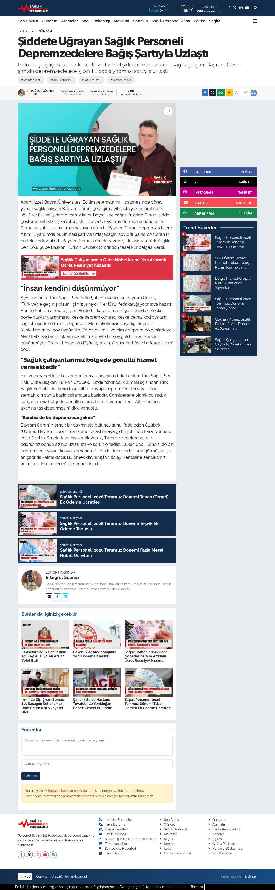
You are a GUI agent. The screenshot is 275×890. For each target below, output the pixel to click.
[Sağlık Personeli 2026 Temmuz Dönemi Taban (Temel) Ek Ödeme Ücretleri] (149, 682)
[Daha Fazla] (229, 92)
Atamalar (69, 21)
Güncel (169, 824)
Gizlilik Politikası (223, 844)
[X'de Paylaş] (212, 92)
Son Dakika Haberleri (120, 848)
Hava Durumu (115, 824)
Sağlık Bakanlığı (96, 21)
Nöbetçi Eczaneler (118, 819)
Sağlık (214, 21)
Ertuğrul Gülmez (62, 577)
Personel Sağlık (93, 796)
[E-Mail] (49, 596)
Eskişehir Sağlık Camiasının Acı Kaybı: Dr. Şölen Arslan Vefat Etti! (43, 656)
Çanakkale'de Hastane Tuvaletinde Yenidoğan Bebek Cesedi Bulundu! (92, 704)
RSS (27, 876)
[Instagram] (37, 854)
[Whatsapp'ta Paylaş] (221, 92)
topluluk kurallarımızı (63, 790)
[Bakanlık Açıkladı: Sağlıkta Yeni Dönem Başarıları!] (97, 634)
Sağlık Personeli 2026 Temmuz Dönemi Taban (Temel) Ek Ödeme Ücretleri (148, 704)
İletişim (169, 848)
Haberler (25, 31)
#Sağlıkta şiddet (30, 79)
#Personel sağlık (121, 79)
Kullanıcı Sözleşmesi (227, 848)
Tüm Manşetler (116, 844)
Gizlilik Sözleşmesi (177, 853)
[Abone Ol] (253, 93)
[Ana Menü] (255, 21)
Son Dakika (28, 21)
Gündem (50, 21)
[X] (29, 854)
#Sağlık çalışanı (91, 79)
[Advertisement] (218, 133)
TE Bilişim (250, 876)
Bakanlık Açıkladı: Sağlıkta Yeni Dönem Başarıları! (94, 654)
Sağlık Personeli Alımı (170, 21)
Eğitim (199, 21)
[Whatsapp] (53, 854)
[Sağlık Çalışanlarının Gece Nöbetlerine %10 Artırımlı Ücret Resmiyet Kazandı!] (149, 634)
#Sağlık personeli (60, 79)
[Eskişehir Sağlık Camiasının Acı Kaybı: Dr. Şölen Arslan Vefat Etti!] (45, 634)
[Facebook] (57, 596)
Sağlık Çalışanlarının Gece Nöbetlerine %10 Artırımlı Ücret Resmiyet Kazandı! (146, 656)
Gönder (30, 776)
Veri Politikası (222, 853)
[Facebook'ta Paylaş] (205, 92)
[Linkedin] (65, 596)
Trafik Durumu (115, 834)
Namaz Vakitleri (116, 829)
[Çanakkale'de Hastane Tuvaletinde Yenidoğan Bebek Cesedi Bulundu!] (97, 682)
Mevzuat (122, 21)
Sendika (140, 21)
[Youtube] (45, 854)
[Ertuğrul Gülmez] (31, 580)
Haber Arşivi (113, 853)
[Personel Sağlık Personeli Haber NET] (34, 8)
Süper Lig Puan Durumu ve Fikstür (130, 839)
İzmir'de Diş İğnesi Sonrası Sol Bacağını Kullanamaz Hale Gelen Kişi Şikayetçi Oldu (43, 706)
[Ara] (255, 8)
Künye (169, 844)
